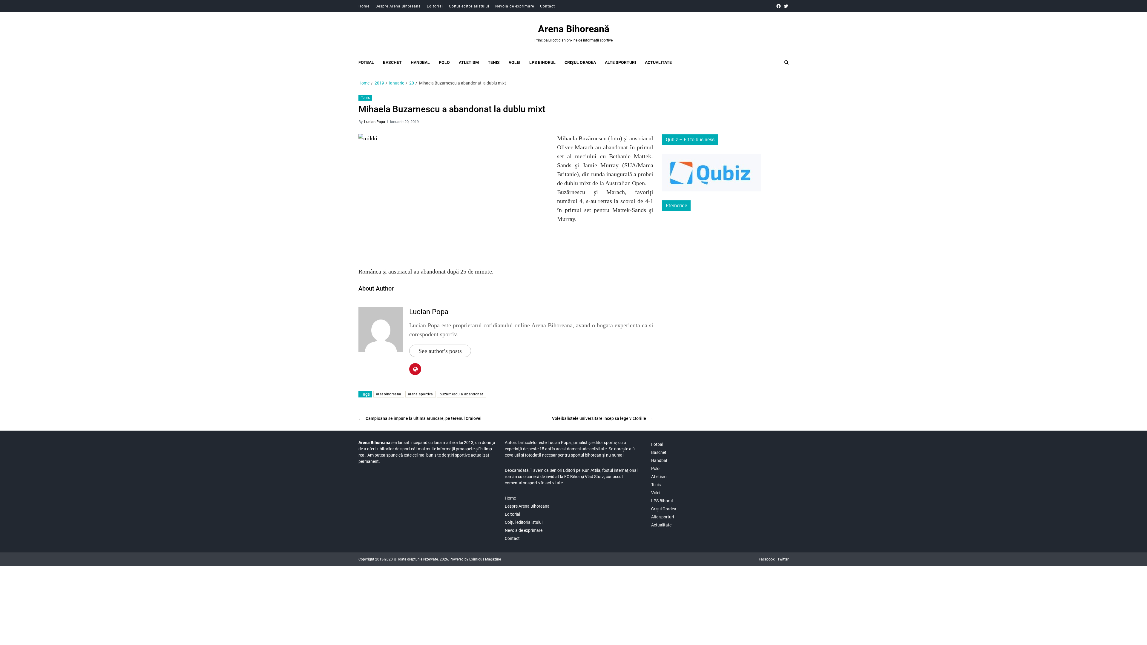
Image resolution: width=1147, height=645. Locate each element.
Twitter (783, 559)
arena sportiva (420, 394)
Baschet (392, 62)
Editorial (435, 6)
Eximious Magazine (485, 559)
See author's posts (440, 351)
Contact (547, 6)
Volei (514, 62)
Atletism (469, 62)
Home (363, 6)
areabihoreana (388, 394)
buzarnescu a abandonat (461, 394)
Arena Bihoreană (573, 29)
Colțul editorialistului (469, 6)
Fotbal (366, 62)
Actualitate (658, 62)
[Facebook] (778, 6)
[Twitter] (786, 6)
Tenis (494, 62)
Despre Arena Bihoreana (398, 6)
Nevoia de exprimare (514, 6)
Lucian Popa (374, 121)
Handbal (420, 62)
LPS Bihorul (542, 62)
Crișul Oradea (580, 62)
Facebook (767, 559)
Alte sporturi (620, 62)
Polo (444, 62)
